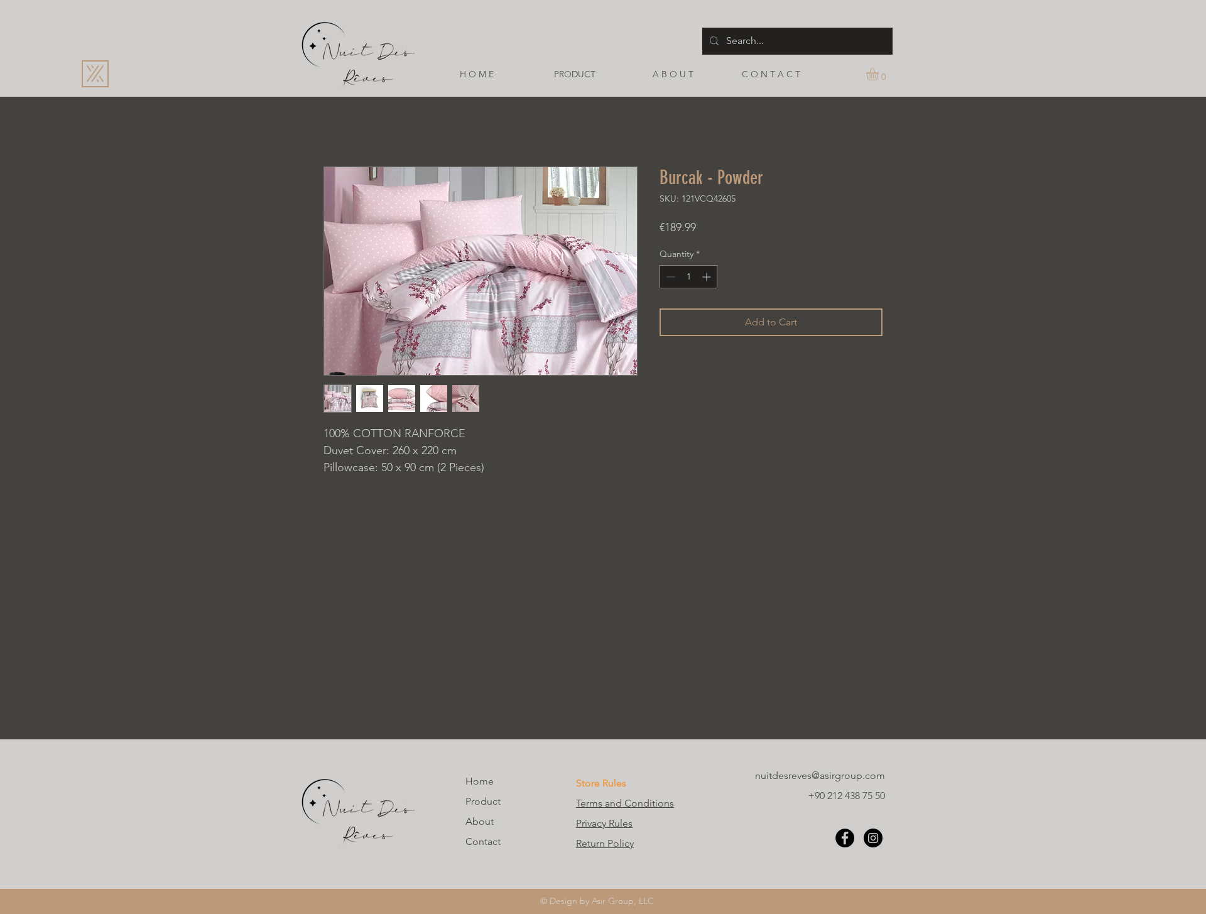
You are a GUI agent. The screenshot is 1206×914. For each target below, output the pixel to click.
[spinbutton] (688, 277)
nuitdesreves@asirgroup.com (820, 775)
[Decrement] (669, 277)
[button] (879, 74)
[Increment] (707, 277)
